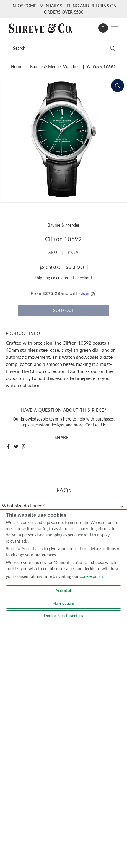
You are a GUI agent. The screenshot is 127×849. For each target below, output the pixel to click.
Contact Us (95, 425)
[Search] (113, 48)
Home (16, 66)
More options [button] (63, 603)
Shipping (42, 278)
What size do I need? (23, 505)
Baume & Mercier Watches (54, 66)
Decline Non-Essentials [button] (63, 615)
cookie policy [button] (91, 576)
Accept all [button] (64, 590)
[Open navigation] (114, 28)
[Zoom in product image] (117, 85)
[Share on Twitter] (16, 446)
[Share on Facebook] (8, 446)
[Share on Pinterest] (23, 446)
